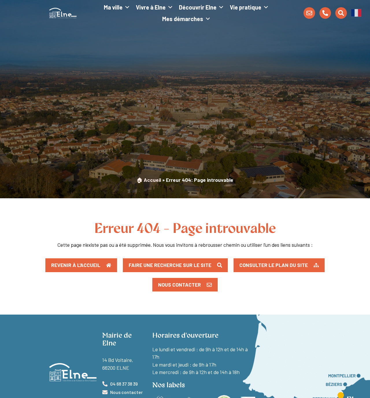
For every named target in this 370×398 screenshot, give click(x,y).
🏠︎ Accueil (149, 180)
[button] (356, 12)
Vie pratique (245, 7)
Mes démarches (182, 18)
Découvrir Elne (198, 7)
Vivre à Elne (151, 7)
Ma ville (113, 7)
